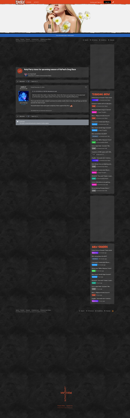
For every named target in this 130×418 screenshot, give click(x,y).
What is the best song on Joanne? (101, 109)
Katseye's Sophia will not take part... (102, 103)
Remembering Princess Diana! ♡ (101, 188)
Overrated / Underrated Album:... (101, 121)
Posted (37, 87)
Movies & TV (100, 154)
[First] (18, 81)
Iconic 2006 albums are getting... (101, 182)
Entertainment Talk (103, 124)
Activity (36, 2)
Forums (28, 2)
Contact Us (69, 405)
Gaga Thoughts (102, 112)
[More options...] (85, 87)
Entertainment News (45, 75)
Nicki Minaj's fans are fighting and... (102, 164)
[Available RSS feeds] (112, 311)
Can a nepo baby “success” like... (101, 146)
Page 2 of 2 (34, 81)
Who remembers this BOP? (99, 134)
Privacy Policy (61, 405)
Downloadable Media (102, 142)
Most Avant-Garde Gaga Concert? (101, 127)
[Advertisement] (52, 54)
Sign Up (107, 2)
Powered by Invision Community (65, 407)
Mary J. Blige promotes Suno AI (101, 115)
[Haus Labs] (65, 18)
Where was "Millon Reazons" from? (101, 140)
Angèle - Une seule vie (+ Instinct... (101, 158)
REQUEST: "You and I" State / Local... (102, 176)
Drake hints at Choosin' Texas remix (102, 97)
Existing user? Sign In (96, 2)
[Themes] (113, 2)
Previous (22, 81)
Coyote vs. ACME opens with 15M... (102, 152)
